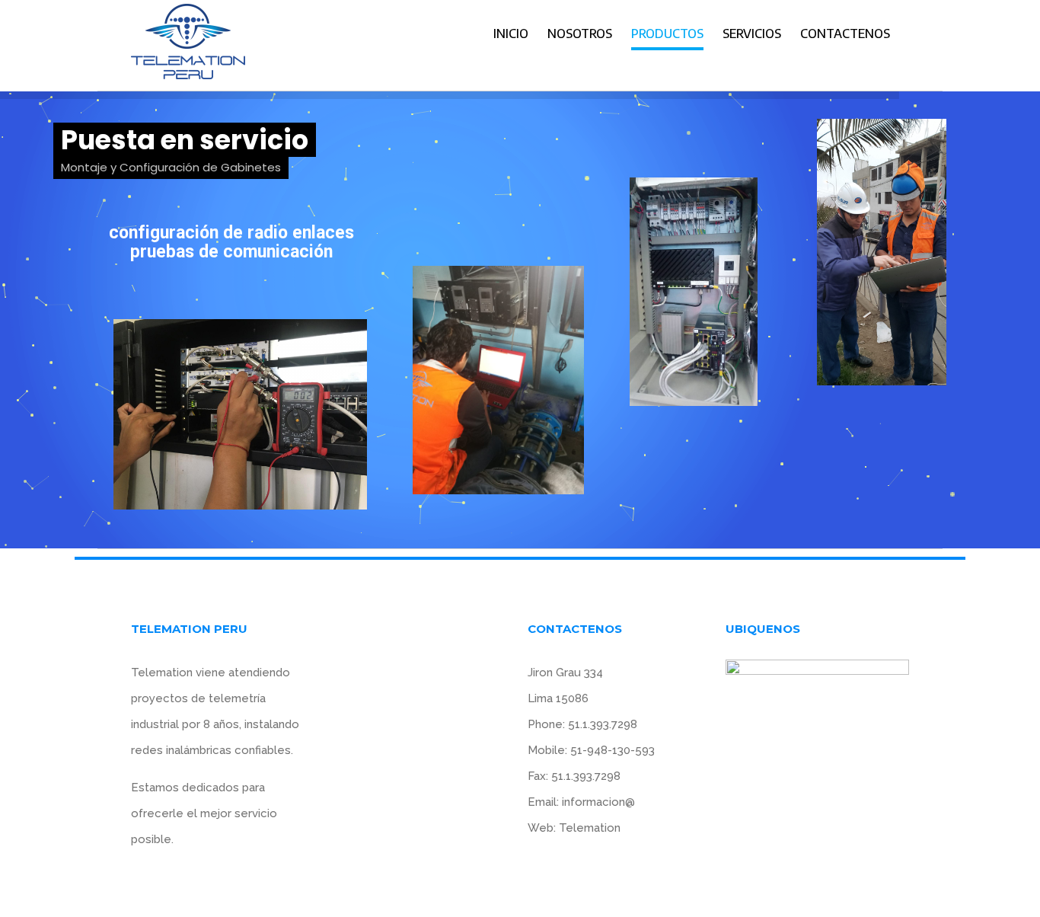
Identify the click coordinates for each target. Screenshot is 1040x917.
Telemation (589, 828)
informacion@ (598, 802)
